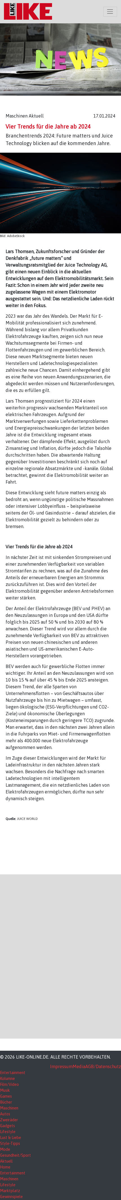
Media (79, 1066)
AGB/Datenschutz (103, 1066)
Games (6, 1096)
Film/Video (9, 1084)
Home (5, 1167)
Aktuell (6, 1161)
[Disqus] (60, 955)
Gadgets (7, 1126)
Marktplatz (10, 1190)
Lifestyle (7, 1131)
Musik (5, 1090)
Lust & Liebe (10, 1137)
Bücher (6, 1102)
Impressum (61, 1066)
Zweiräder (9, 1120)
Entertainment (12, 1072)
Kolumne (7, 1078)
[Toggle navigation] (110, 12)
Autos (5, 1114)
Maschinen (9, 1108)
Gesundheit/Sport (15, 1155)
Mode (5, 1149)
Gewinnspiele (11, 1196)
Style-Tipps (10, 1143)
